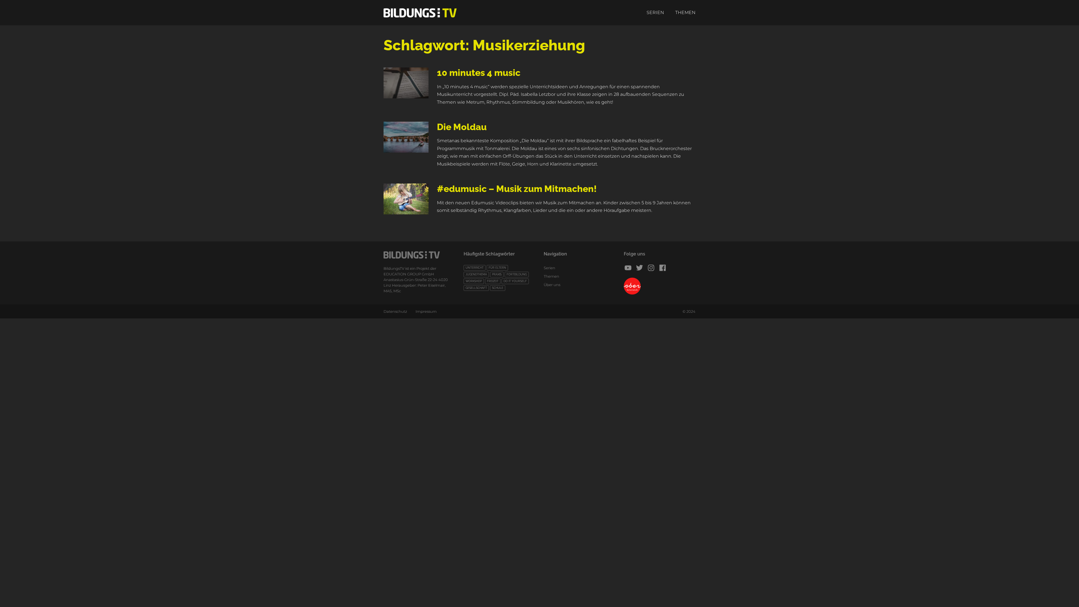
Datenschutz (395, 311)
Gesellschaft (476, 287)
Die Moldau (462, 127)
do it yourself (515, 281)
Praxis (497, 274)
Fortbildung (517, 274)
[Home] (420, 13)
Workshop (474, 281)
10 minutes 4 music (478, 72)
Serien (655, 12)
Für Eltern (497, 267)
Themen (685, 12)
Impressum (426, 311)
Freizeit (492, 281)
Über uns (552, 284)
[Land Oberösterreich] (659, 286)
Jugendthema (476, 274)
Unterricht (475, 267)
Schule (497, 287)
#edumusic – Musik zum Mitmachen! (517, 189)
